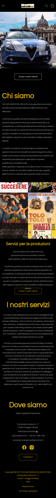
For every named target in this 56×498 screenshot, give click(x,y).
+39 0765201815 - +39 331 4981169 (28, 436)
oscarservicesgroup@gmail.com (28, 440)
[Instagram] (32, 447)
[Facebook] (24, 447)
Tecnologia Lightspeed (28, 491)
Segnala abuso (28, 486)
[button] (28, 6)
